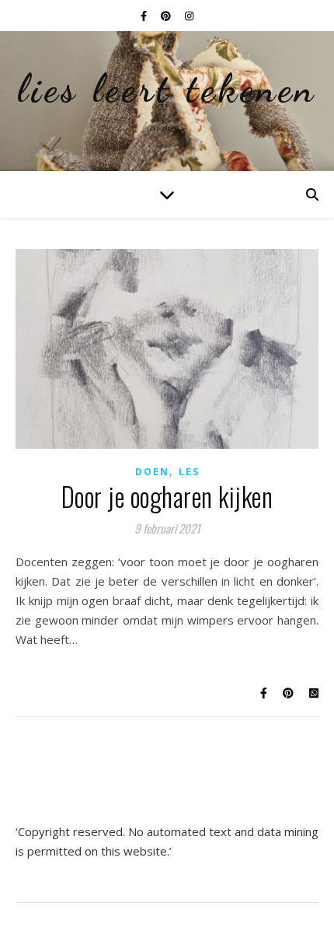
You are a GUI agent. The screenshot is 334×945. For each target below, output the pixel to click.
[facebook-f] (145, 16)
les (189, 471)
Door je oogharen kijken (167, 497)
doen (152, 471)
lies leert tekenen (167, 88)
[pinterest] (167, 16)
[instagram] (189, 16)
